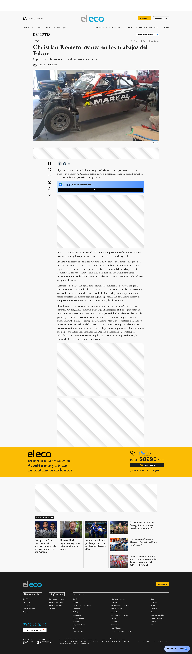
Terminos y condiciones (161, 641)
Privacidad (146, 641)
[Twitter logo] (30, 626)
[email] (50, 176)
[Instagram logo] (44, 626)
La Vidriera (46, 27)
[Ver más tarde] (50, 163)
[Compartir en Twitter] (50, 170)
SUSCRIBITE (144, 18)
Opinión (64, 27)
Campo (38, 27)
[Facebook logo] (39, 626)
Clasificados (102, 27)
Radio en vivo (142, 27)
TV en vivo (130, 27)
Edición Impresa (116, 27)
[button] (59, 163)
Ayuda (138, 641)
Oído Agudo (56, 27)
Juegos (166, 27)
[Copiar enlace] (50, 195)
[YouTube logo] (25, 626)
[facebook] (50, 182)
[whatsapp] (50, 189)
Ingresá (157, 470)
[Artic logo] (28, 641)
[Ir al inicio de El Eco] (92, 18)
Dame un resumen (100, 190)
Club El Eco (155, 27)
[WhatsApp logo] (35, 626)
